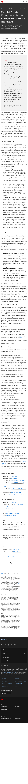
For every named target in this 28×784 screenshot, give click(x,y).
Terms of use (17, 716)
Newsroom (16, 678)
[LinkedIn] (2, 645)
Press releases (4, 8)
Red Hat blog (10, 506)
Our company (4, 678)
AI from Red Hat (15, 478)
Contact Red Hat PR (9, 557)
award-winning (14, 675)
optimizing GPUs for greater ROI (17, 483)
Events (2, 704)
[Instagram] (15, 645)
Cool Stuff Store (18, 708)
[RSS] (11, 563)
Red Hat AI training (16, 492)
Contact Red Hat (4, 706)
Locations (16, 704)
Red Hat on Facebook (10, 511)
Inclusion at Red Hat (5, 708)
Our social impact (18, 683)
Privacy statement (4, 716)
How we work (4, 681)
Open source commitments (20, 681)
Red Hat (14, 502)
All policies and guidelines (6, 718)
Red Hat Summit (4, 709)
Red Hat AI (14, 476)
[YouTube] (5, 645)
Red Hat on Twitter (10, 509)
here (20, 336)
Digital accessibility (18, 718)
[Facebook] (8, 645)
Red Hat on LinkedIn (11, 515)
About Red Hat (4, 703)
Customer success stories (6, 683)
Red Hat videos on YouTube (12, 513)
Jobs (15, 686)
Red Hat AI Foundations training (17, 494)
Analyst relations (4, 686)
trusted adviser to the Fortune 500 (13, 585)
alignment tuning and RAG (18, 480)
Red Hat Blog (17, 706)
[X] (12, 645)
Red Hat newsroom (18, 504)
